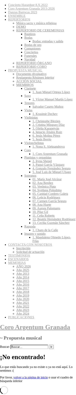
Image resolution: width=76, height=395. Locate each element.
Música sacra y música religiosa (36, 23)
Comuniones (32, 48)
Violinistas (31, 117)
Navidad (29, 59)
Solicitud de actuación (30, 252)
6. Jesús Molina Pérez (46, 135)
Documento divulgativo (31, 74)
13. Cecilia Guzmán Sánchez (51, 223)
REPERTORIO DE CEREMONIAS (40, 30)
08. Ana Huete (41, 204)
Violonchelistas (34, 143)
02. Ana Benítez (42, 183)
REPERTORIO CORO (31, 66)
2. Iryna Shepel (42, 161)
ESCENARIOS (18, 259)
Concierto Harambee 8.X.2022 (28, 5)
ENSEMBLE (17, 16)
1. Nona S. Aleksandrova (48, 146)
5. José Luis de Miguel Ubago (51, 172)
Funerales (30, 55)
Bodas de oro (32, 45)
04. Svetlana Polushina (47, 190)
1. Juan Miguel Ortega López (51, 92)
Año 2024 (22, 313)
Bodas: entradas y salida (47, 41)
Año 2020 (22, 299)
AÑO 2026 (23, 266)
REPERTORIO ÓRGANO (34, 63)
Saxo (27, 95)
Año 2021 (22, 302)
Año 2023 (22, 310)
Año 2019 (22, 295)
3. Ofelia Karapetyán (45, 128)
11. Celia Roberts (43, 215)
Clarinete (30, 88)
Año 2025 (22, 270)
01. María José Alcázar (47, 179)
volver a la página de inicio (30, 377)
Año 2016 (22, 284)
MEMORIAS (17, 262)
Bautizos (29, 34)
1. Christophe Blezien (46, 121)
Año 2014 (22, 277)
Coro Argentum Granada (35, 327)
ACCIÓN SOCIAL (29, 81)
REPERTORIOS (19, 19)
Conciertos (31, 52)
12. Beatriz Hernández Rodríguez (53, 219)
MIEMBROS (25, 85)
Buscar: (5, 346)
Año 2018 (22, 292)
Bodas (28, 37)
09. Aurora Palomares (46, 208)
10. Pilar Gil (40, 212)
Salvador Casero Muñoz (47, 106)
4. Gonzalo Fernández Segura (51, 168)
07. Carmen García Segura (49, 201)
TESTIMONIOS (19, 255)
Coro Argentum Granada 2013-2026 (31, 8)
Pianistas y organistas (37, 157)
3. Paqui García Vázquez (48, 164)
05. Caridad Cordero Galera (50, 193)
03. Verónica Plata (44, 186)
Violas (28, 110)
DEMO (21, 26)
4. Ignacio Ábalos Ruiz (47, 132)
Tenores (29, 103)
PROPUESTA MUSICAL (25, 70)
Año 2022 (22, 306)
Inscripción (23, 248)
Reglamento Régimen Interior (35, 77)
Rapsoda (29, 226)
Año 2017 (22, 288)
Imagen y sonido (35, 233)
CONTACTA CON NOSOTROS (30, 244)
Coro (27, 150)
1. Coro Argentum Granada (49, 154)
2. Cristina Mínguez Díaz (48, 124)
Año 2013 (22, 273)
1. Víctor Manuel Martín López (52, 99)
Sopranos (30, 175)
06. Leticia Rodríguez (46, 197)
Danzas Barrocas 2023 (22, 12)
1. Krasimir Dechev (45, 114)
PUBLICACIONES (21, 317)
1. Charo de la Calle (45, 230)
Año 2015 (22, 281)
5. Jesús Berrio (41, 139)
